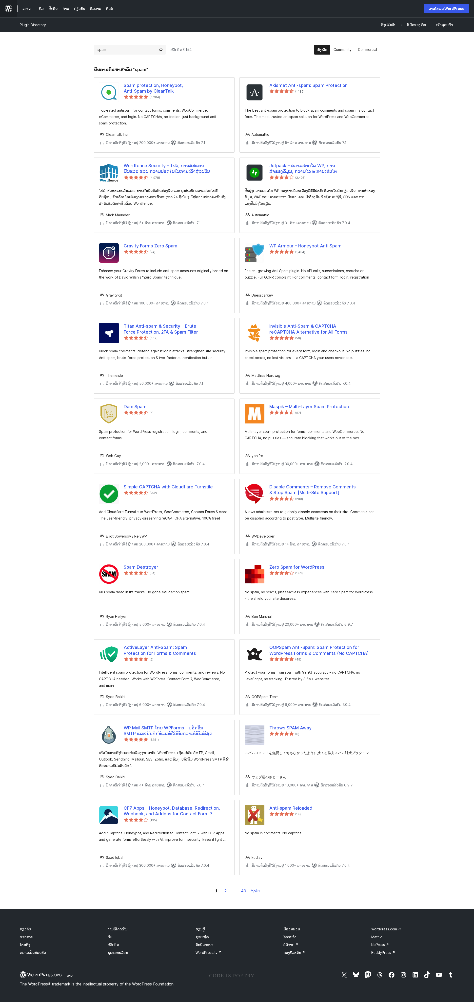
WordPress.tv (209, 952)
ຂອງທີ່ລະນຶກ (294, 952)
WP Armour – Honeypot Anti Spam (305, 245)
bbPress (380, 944)
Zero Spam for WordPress (296, 567)
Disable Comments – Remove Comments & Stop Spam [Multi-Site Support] (312, 489)
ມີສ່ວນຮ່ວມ (291, 929)
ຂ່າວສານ (26, 937)
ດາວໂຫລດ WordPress (446, 8)
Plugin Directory (33, 25)
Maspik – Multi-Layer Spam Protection (309, 406)
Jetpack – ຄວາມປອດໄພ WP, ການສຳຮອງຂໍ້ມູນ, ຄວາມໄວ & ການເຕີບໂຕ (303, 168)
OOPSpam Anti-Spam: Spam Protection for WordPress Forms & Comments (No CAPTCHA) (319, 650)
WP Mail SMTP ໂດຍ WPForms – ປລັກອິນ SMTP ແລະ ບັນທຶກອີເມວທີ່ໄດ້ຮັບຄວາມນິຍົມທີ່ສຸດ (168, 730)
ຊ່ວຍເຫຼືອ (202, 937)
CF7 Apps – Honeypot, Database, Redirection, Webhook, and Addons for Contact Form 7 (172, 810)
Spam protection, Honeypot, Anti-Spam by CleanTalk (153, 88)
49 (243, 890)
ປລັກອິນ (113, 944)
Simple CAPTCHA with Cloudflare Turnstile (168, 486)
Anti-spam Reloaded (290, 808)
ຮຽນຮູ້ (200, 929)
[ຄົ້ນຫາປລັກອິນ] (161, 50)
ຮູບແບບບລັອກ (118, 952)
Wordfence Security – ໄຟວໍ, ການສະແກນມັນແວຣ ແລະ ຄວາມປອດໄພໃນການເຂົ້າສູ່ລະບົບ (167, 168)
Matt (377, 937)
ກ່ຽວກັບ (25, 929)
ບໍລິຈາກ (290, 944)
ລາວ (70, 975)
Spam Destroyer (141, 567)
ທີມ (110, 937)
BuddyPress (383, 952)
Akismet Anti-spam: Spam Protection (308, 85)
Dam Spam (135, 406)
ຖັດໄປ (255, 891)
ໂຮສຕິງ (25, 944)
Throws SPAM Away (290, 727)
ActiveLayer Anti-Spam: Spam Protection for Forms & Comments (160, 650)
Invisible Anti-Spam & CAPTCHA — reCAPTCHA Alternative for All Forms (308, 328)
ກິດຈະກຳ (289, 937)
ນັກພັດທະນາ (204, 944)
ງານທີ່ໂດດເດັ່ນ (117, 929)
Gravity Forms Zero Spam (150, 245)
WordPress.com (386, 929)
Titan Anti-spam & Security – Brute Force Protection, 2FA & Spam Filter (161, 328)
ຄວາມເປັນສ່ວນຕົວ (33, 952)
